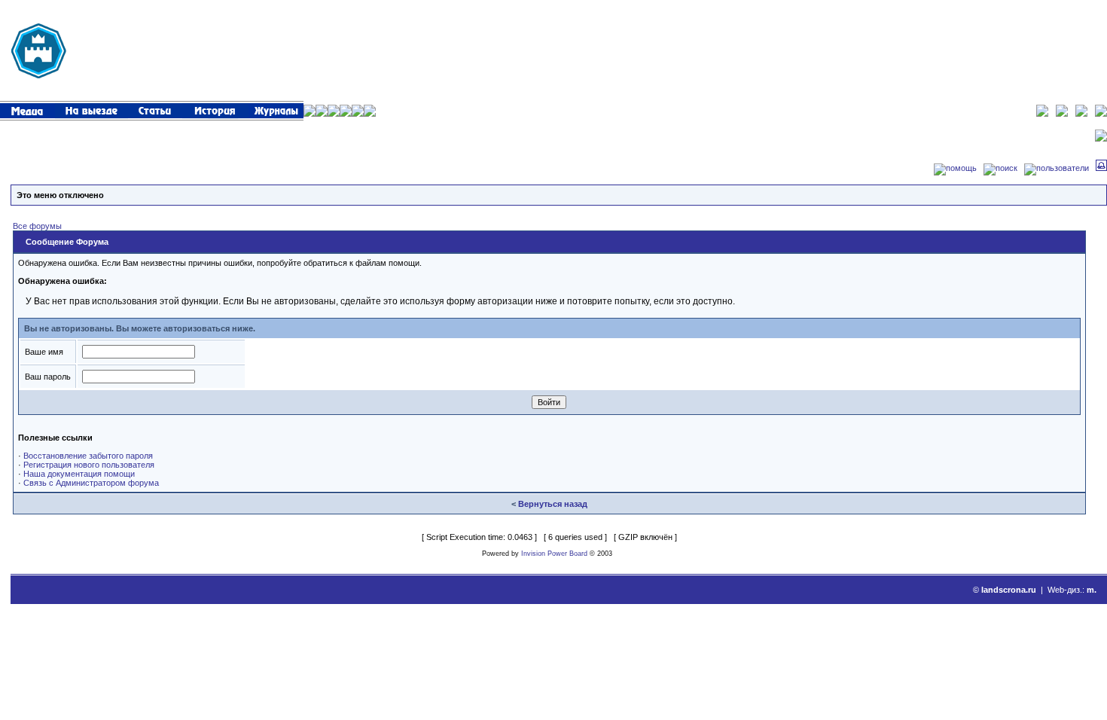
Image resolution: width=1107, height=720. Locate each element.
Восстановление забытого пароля (88, 455)
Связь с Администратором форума (91, 482)
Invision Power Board (554, 553)
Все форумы (37, 225)
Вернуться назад (552, 503)
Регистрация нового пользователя (88, 464)
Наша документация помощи (79, 473)
